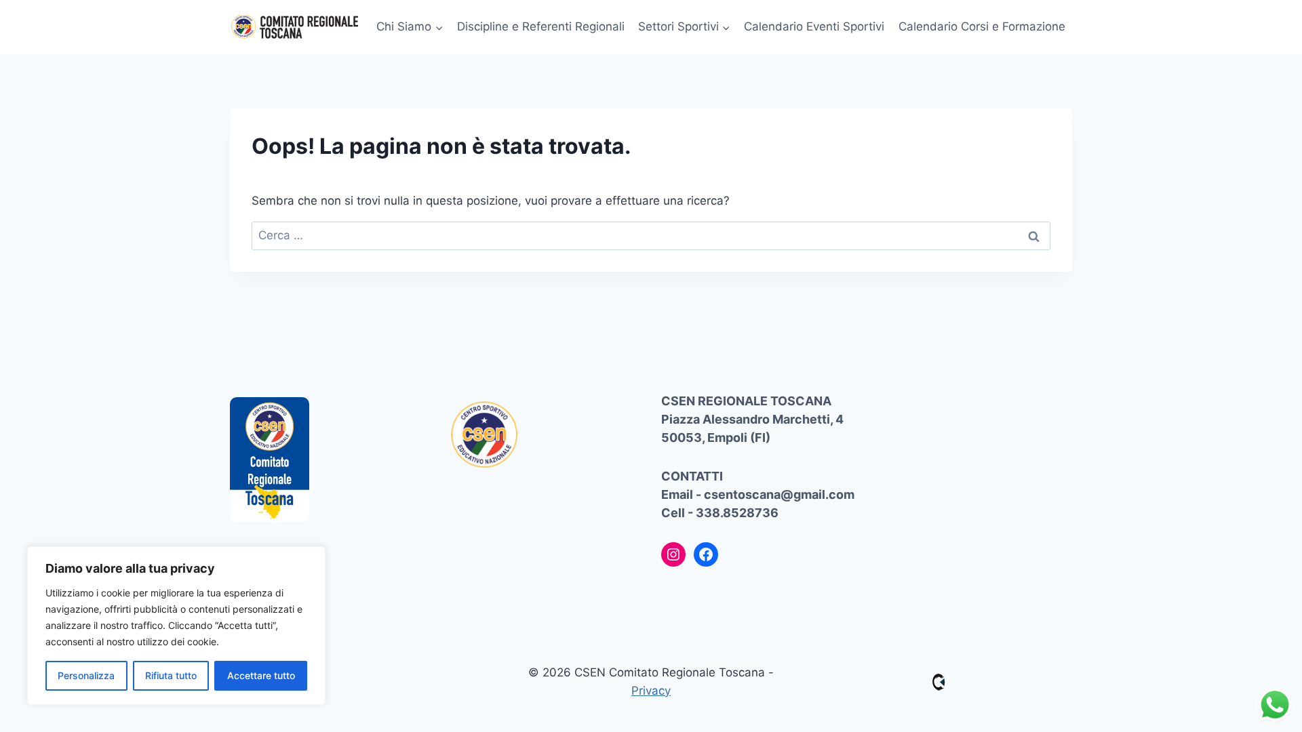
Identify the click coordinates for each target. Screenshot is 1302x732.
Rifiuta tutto (171, 675)
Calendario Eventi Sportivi (814, 26)
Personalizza (86, 675)
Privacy (651, 690)
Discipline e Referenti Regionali (541, 26)
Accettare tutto (261, 675)
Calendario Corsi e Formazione (982, 26)
